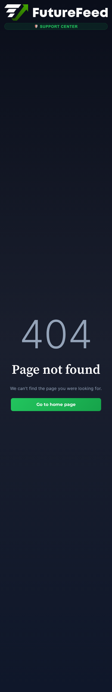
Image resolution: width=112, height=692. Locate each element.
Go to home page (56, 404)
